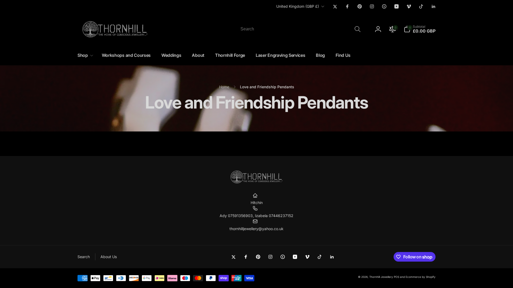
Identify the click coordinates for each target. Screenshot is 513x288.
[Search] (357, 29)
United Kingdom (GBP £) (297, 6)
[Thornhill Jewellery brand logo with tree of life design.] (256, 182)
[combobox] (300, 29)
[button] (420, 29)
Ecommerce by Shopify (421, 276)
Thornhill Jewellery (381, 276)
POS (396, 276)
